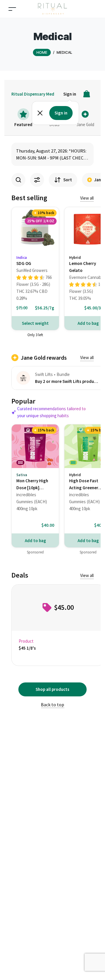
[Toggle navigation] (12, 9)
